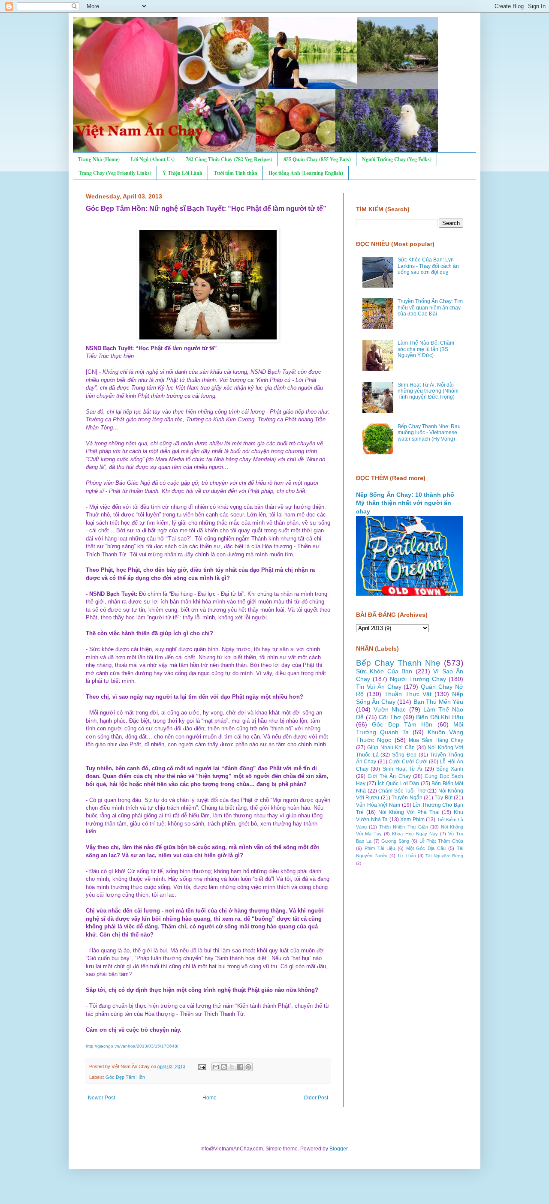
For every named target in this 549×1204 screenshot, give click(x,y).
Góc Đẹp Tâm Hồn (125, 1077)
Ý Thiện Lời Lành (182, 173)
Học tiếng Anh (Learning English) (305, 173)
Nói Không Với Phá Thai (409, 812)
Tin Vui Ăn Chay (378, 686)
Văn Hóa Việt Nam (378, 805)
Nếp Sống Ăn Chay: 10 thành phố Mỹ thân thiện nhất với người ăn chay (405, 503)
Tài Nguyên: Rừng (444, 855)
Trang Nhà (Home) (99, 159)
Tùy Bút (443, 798)
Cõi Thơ (390, 717)
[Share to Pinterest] (248, 1067)
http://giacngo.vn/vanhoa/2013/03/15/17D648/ (132, 1046)
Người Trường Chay (418, 679)
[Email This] (215, 1067)
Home (209, 1098)
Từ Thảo (406, 855)
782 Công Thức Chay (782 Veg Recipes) (229, 159)
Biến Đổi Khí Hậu (439, 717)
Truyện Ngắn (407, 798)
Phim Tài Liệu (380, 848)
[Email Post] (201, 1066)
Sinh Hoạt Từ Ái (402, 769)
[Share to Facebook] (240, 1067)
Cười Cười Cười (408, 762)
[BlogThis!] (224, 1067)
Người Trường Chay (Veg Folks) (396, 159)
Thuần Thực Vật (407, 694)
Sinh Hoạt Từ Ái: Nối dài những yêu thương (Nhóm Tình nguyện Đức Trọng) (428, 391)
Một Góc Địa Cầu (426, 848)
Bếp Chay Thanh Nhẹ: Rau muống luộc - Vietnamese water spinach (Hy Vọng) (429, 432)
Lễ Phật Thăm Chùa (441, 841)
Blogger (338, 1149)
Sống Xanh (449, 769)
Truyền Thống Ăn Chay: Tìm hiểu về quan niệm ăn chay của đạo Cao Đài (430, 307)
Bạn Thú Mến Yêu (438, 701)
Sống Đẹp (404, 755)
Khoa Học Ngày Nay (414, 833)
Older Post (316, 1098)
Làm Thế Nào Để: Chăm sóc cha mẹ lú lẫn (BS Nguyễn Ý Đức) (426, 349)
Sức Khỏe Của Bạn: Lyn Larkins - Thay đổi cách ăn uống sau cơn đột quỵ (428, 266)
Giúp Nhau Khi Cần (390, 748)
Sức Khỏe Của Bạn (384, 671)
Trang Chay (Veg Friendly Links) (114, 173)
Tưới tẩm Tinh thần (235, 173)
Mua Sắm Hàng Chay (436, 740)
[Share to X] (232, 1067)
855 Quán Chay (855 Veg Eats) (317, 159)
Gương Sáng (395, 841)
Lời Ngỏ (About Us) (153, 159)
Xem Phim (412, 820)
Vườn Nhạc (390, 709)
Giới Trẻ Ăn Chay (389, 776)
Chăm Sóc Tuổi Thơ (402, 791)
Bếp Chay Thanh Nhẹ (398, 662)
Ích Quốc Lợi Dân (398, 784)
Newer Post (101, 1098)
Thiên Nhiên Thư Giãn (403, 826)
